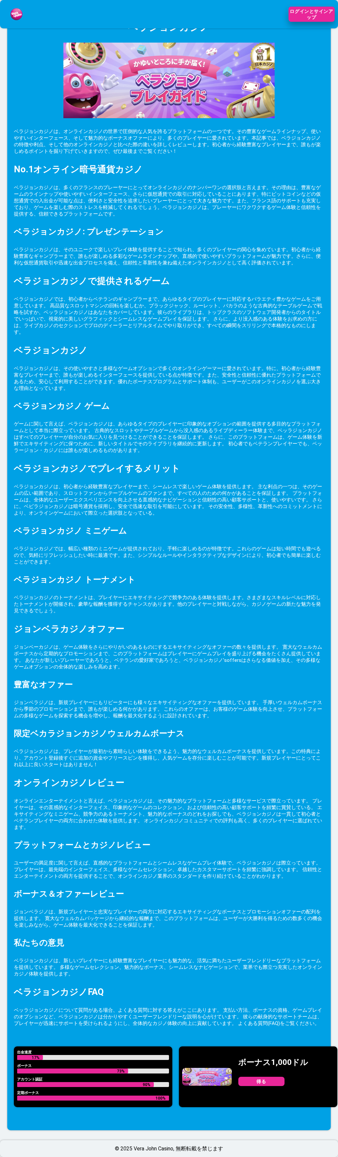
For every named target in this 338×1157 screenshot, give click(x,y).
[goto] (16, 24)
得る (261, 1081)
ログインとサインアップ (311, 14)
